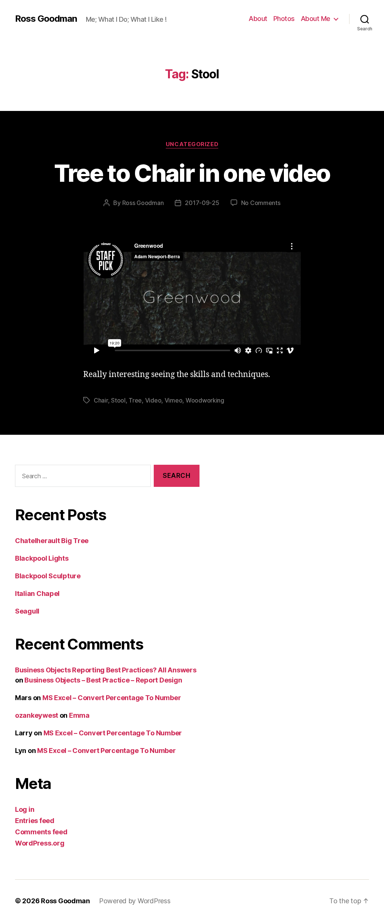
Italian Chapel (37, 593)
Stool (118, 400)
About (258, 18)
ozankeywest (36, 715)
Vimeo (174, 400)
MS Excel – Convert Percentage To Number (111, 698)
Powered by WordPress (135, 901)
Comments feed (41, 832)
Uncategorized (192, 144)
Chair (101, 400)
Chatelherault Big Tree (51, 541)
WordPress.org (39, 843)
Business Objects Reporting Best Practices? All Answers (105, 670)
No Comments (260, 203)
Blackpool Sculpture (48, 576)
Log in (24, 809)
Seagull (27, 611)
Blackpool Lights (42, 558)
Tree (135, 400)
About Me (315, 18)
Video (153, 400)
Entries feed (34, 821)
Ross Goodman (46, 18)
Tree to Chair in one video (192, 173)
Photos (284, 18)
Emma (79, 715)
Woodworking (205, 400)
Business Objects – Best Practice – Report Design (103, 680)
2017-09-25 (202, 203)
